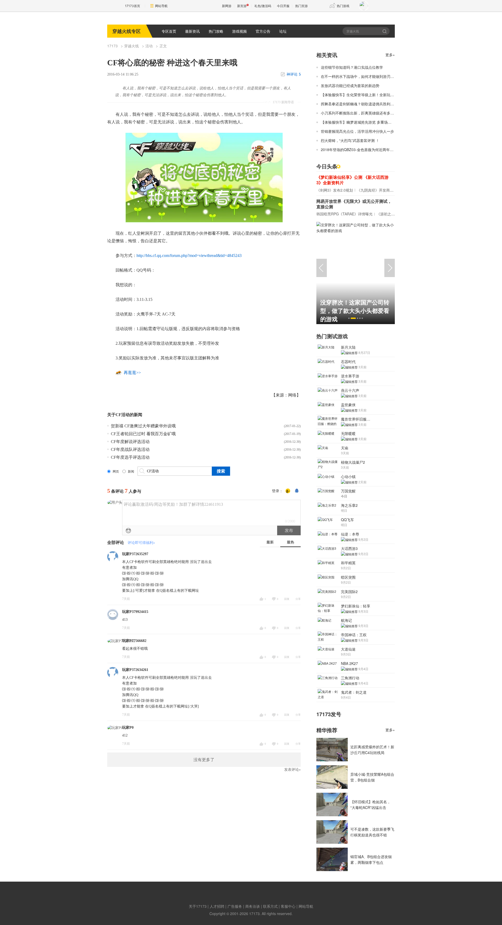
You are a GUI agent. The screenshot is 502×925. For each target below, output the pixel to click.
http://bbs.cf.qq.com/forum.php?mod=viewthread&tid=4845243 (189, 255)
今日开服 (283, 6)
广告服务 (234, 906)
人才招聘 (217, 906)
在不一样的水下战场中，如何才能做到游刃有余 (359, 76)
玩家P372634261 (135, 670)
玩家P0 (128, 727)
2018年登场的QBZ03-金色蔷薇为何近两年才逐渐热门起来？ (370, 149)
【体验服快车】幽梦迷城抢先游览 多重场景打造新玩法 (365, 122)
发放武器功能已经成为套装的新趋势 (350, 85)
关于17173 (198, 906)
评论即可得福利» (141, 543)
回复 (286, 598)
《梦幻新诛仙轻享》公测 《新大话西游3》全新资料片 (352, 180)
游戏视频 (239, 31)
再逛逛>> (132, 372)
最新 (270, 542)
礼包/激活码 (262, 6)
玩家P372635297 (135, 554)
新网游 (226, 6)
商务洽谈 (252, 906)
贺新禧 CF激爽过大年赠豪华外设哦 (143, 426)
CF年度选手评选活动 (130, 457)
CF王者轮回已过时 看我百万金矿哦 (143, 434)
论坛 (283, 31)
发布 (289, 530)
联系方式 (270, 906)
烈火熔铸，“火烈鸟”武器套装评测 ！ (350, 140)
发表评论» (292, 770)
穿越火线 (131, 45)
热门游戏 (343, 6)
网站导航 (161, 6)
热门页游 (301, 6)
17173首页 (132, 6)
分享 (298, 598)
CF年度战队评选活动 (130, 449)
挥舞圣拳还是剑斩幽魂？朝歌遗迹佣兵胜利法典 (359, 103)
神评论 (294, 74)
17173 (112, 45)
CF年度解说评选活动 (130, 441)
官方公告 (263, 31)
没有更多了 (203, 759)
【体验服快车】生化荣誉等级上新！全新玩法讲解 (361, 94)
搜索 (385, 31)
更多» (390, 54)
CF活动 (123, 414)
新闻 (131, 471)
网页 (116, 471)
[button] (349, 318)
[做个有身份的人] (288, 491)
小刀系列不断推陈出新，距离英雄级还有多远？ (359, 113)
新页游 (242, 6)
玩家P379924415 (135, 612)
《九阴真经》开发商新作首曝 (380, 190)
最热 (290, 542)
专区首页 (169, 31)
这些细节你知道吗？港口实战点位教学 (352, 67)
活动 (149, 45)
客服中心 (288, 906)
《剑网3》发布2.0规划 (334, 190)
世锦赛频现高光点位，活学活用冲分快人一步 (357, 131)
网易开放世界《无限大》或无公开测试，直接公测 (354, 204)
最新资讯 (192, 31)
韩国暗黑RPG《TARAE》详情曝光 (344, 213)
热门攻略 (216, 31)
